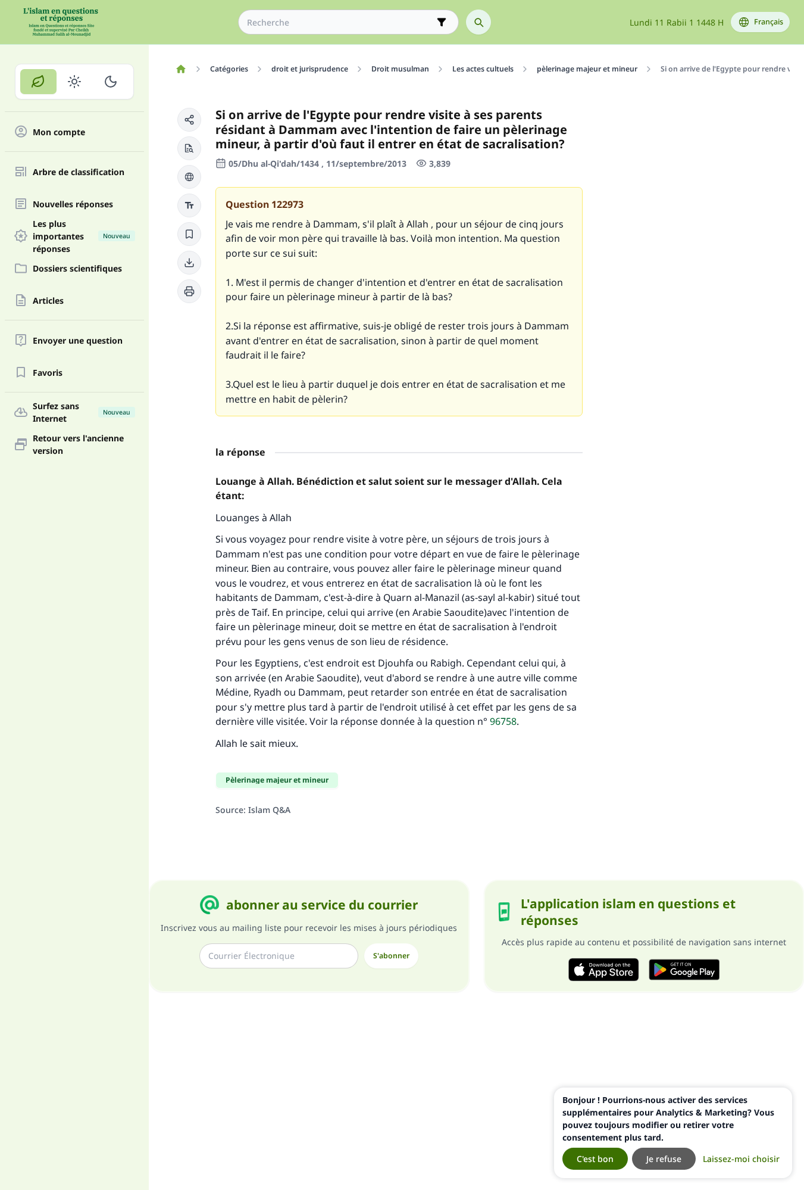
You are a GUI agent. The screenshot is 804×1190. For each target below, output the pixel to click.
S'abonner (391, 956)
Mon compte (59, 132)
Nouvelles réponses (73, 204)
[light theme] (75, 81)
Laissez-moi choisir (741, 1158)
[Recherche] (478, 22)
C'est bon (595, 1158)
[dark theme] (110, 81)
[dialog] (673, 1133)
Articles (48, 300)
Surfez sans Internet (81, 412)
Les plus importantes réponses (81, 235)
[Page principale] (180, 69)
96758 (503, 721)
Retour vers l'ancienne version (78, 444)
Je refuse (663, 1158)
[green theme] (38, 81)
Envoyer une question (78, 340)
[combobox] (340, 22)
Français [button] (768, 22)
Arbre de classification (78, 171)
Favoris (47, 372)
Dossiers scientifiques (77, 268)
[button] (189, 120)
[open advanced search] (441, 22)
